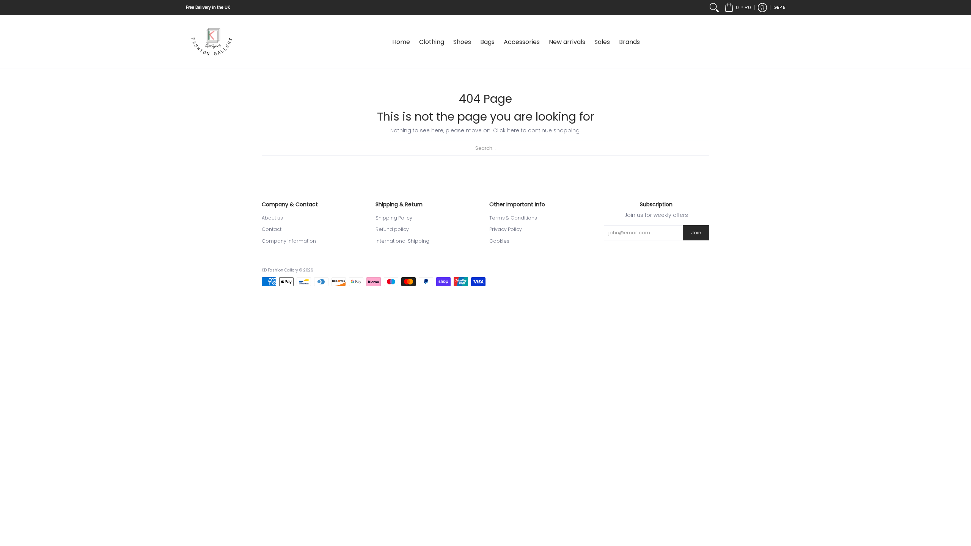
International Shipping (402, 241)
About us (272, 218)
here (513, 130)
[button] (737, 7)
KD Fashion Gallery (280, 270)
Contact (271, 229)
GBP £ (780, 7)
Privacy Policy (505, 229)
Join (696, 232)
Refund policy (392, 229)
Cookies (499, 241)
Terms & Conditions (513, 218)
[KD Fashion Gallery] (212, 42)
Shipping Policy (394, 218)
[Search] (714, 7)
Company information (289, 241)
